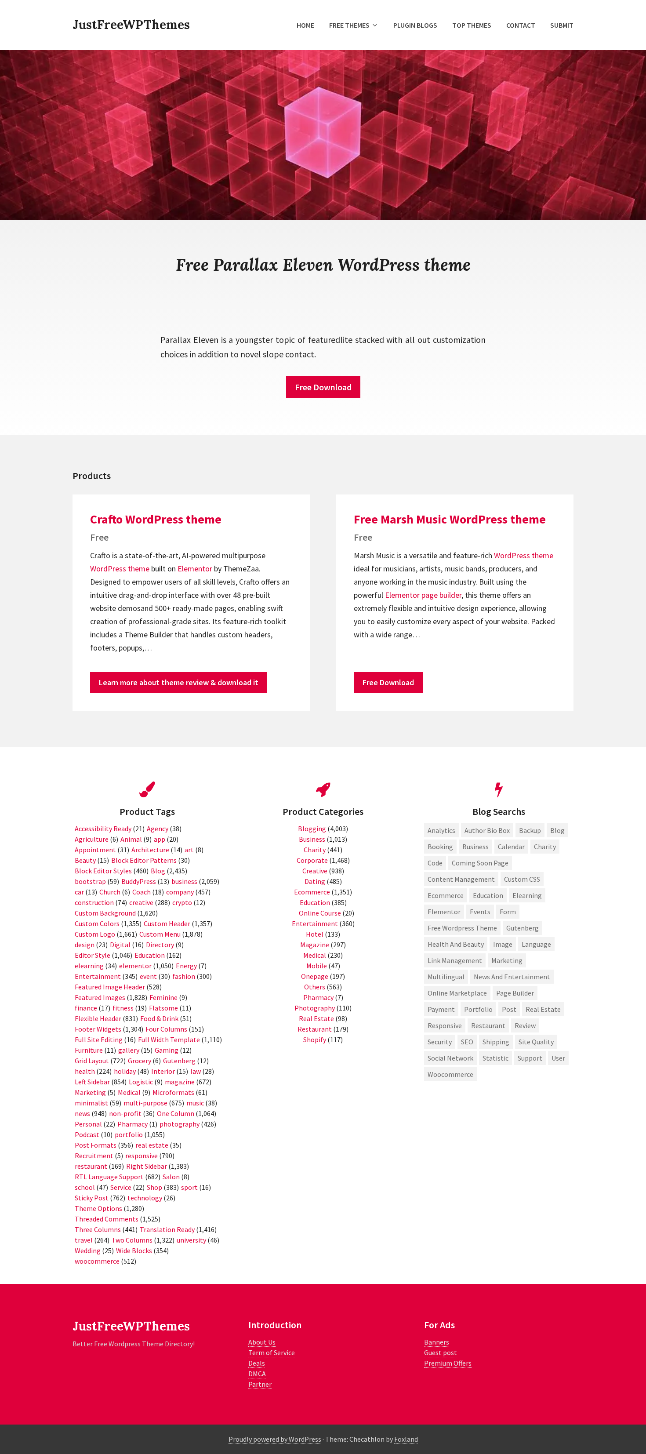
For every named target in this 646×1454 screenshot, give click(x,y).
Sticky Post (92, 1197)
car (79, 891)
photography (180, 1124)
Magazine (314, 944)
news (82, 1113)
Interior (163, 1071)
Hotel (314, 934)
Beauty (85, 860)
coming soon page (480, 862)
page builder (441, 595)
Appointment (95, 849)
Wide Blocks (134, 1250)
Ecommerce (312, 891)
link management (455, 960)
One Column (175, 1113)
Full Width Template (169, 1039)
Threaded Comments (106, 1218)
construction (94, 902)
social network (450, 1058)
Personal (88, 1124)
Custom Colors (97, 923)
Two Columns (132, 1240)
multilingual (446, 976)
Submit (561, 25)
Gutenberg (179, 1060)
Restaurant (315, 1029)
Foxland (406, 1439)
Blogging (312, 828)
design (84, 944)
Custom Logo (95, 934)
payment (441, 1009)
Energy (186, 965)
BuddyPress (138, 881)
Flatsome (163, 1007)
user (558, 1058)
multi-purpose (145, 1102)
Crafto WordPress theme (155, 519)
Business (312, 839)
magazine (180, 1081)
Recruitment (94, 1155)
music (195, 1102)
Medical (129, 1092)
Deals (256, 1363)
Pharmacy (132, 1124)
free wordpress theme (462, 927)
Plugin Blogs (415, 25)
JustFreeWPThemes (131, 25)
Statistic (495, 1058)
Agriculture (92, 839)
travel (84, 1240)
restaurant (91, 1166)
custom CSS (522, 879)
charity (545, 846)
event (148, 976)
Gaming (166, 1050)
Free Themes (349, 25)
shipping (496, 1041)
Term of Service (271, 1352)
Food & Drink (159, 1018)
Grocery (139, 1060)
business (184, 881)
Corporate (312, 860)
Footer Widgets (98, 1029)
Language (536, 944)
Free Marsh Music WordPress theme (450, 519)
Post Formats (95, 1145)
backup (530, 830)
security (440, 1041)
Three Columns (98, 1229)
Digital (120, 944)
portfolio (129, 1134)
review (525, 1025)
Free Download (323, 387)
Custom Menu (160, 934)
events (480, 911)
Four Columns (166, 1029)
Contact (520, 25)
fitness (123, 1007)
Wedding (88, 1250)
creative (141, 902)
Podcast (87, 1134)
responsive (141, 1155)
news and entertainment (512, 976)
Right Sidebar (146, 1166)
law (195, 1071)
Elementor (195, 568)
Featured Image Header (110, 986)
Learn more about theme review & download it (178, 682)
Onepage (314, 976)
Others (314, 986)
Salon (171, 1176)
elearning (89, 965)
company (180, 891)
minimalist (91, 1102)
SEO (467, 1041)
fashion (183, 976)
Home (305, 25)
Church (109, 891)
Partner (260, 1384)
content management (461, 879)
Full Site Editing (99, 1039)
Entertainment (98, 976)
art (189, 849)
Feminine (163, 997)
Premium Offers (448, 1363)
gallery (128, 1050)
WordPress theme (119, 568)
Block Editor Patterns (144, 860)
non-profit (125, 1113)
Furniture (89, 1050)
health (85, 1071)
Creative (314, 870)
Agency (157, 828)
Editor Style (92, 955)
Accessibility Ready (103, 828)
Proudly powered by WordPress (275, 1439)
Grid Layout (92, 1060)
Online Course (320, 913)
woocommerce (97, 1261)
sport (189, 1187)
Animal (131, 839)
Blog (158, 870)
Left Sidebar (92, 1081)
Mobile (316, 965)
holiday (125, 1071)
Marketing (90, 1092)
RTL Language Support (109, 1176)
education (488, 895)
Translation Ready (167, 1229)
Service (120, 1187)
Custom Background (105, 913)
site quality (536, 1041)
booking (440, 846)
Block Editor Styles (103, 870)
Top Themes (471, 25)
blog (557, 830)
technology (144, 1197)
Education (149, 955)
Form (508, 911)
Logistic (141, 1081)
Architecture (150, 849)
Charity (315, 849)
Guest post (440, 1352)
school (85, 1187)
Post (509, 1009)
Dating (315, 881)
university (191, 1240)
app (159, 839)
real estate (151, 1145)
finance (86, 1007)
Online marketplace (457, 993)
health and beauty (456, 944)
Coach (141, 891)
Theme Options (98, 1208)
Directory (160, 944)
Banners (436, 1342)
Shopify (314, 1039)
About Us (262, 1342)
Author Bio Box (487, 830)
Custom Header (167, 923)
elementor (135, 965)
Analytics (441, 830)
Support (530, 1058)
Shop (154, 1187)
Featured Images (100, 997)
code (435, 862)
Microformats (173, 1092)
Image (502, 944)
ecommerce (446, 895)
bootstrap (90, 881)
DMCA (257, 1373)
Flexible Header (98, 1018)
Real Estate (316, 1018)
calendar (511, 846)
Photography (314, 1007)
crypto (182, 902)
